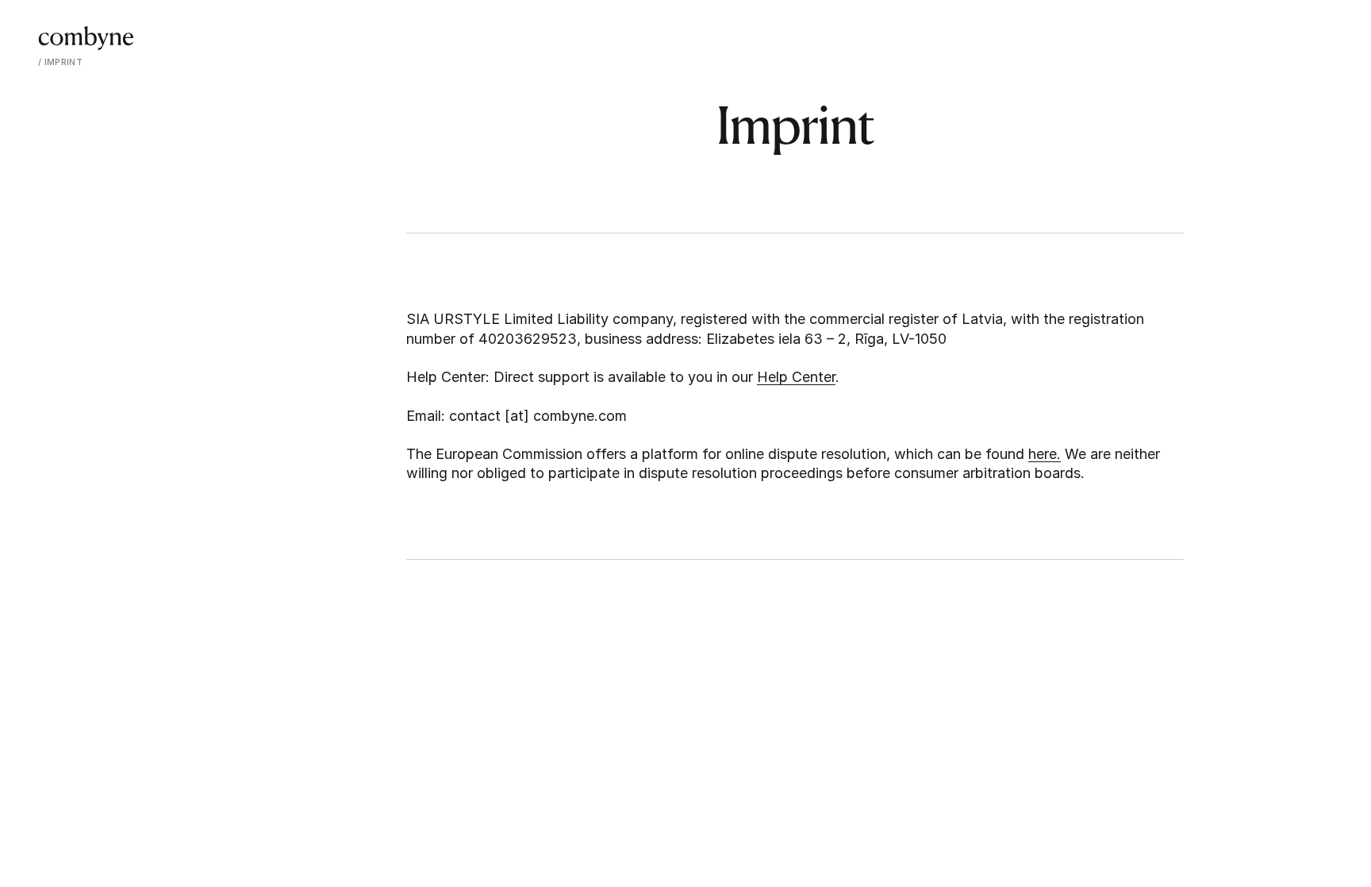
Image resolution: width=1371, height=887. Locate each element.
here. (1044, 453)
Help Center (796, 376)
